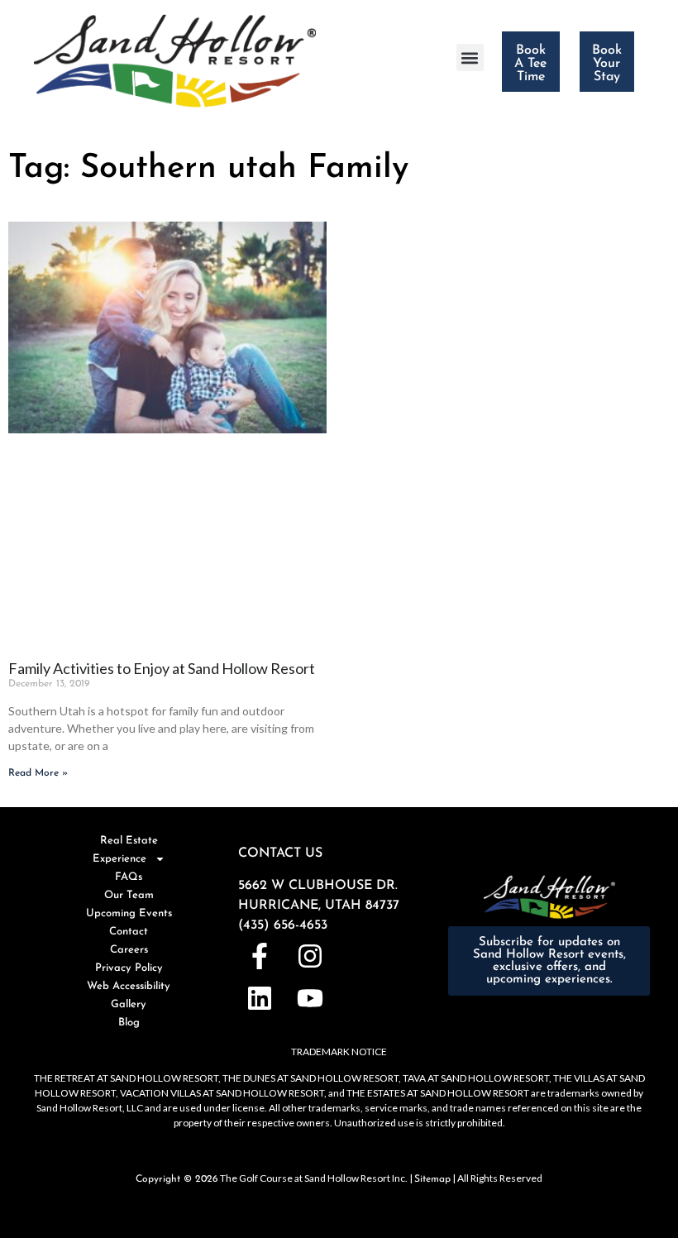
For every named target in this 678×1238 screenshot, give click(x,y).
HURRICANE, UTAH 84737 (318, 905)
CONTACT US (280, 853)
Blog (129, 1022)
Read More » (38, 773)
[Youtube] (310, 998)
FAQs (128, 877)
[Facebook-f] (259, 956)
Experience (119, 858)
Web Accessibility (128, 986)
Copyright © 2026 (177, 1179)
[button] (470, 57)
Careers (129, 949)
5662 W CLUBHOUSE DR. (318, 885)
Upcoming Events (129, 913)
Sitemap (432, 1179)
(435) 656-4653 (282, 925)
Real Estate (129, 840)
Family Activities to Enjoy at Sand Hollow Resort (161, 668)
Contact (128, 931)
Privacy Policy (129, 968)
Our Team (129, 895)
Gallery (128, 1004)
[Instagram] (310, 956)
